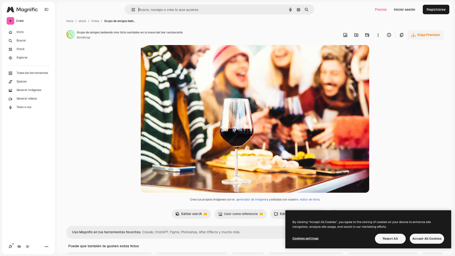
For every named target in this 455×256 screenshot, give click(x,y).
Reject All (390, 239)
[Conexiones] (10, 246)
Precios (381, 9)
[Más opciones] (378, 35)
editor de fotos (310, 199)
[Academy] (19, 246)
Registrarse (436, 9)
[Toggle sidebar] (46, 9)
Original (171, 54)
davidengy (83, 37)
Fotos (95, 21)
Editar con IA (188, 215)
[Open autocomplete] (131, 9)
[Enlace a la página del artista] (70, 35)
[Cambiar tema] (27, 246)
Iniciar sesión (404, 9)
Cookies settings (305, 238)
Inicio (69, 21)
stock (82, 21)
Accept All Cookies (426, 239)
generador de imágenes (252, 199)
